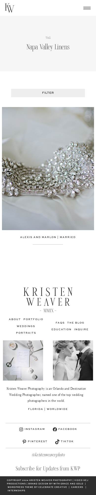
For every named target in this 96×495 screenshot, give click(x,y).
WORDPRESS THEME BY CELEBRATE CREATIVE (37, 487)
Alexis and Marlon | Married (48, 237)
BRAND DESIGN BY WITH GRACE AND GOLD (55, 484)
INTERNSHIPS (16, 491)
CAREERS (77, 487)
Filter (48, 93)
